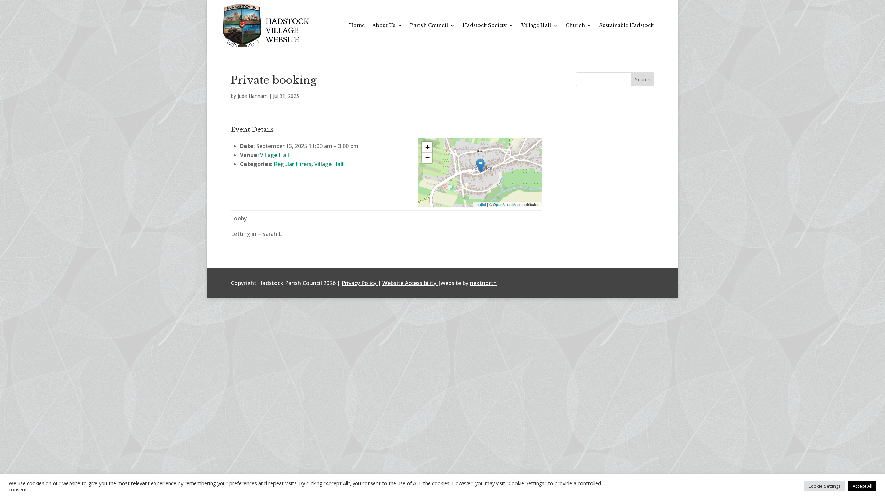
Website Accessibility (409, 283)
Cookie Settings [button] (824, 486)
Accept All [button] (862, 486)
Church (575, 25)
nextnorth (483, 283)
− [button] (427, 157)
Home (357, 25)
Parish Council (429, 25)
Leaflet (480, 204)
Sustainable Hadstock (626, 25)
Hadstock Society (485, 25)
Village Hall (536, 25)
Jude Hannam (252, 96)
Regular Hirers (292, 164)
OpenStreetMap (506, 204)
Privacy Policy (359, 283)
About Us (383, 25)
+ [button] (427, 147)
